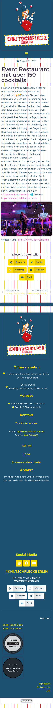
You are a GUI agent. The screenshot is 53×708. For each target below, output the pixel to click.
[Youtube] (34, 563)
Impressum (44, 684)
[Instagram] (19, 563)
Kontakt (26, 415)
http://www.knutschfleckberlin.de (19, 198)
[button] (26, 53)
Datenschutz (43, 687)
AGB (48, 691)
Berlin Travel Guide (13, 625)
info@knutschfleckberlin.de (15, 194)
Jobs (26, 454)
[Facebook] (26, 563)
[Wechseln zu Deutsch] (26, 701)
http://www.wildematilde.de (33, 240)
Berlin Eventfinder (12, 628)
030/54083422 (31, 435)
